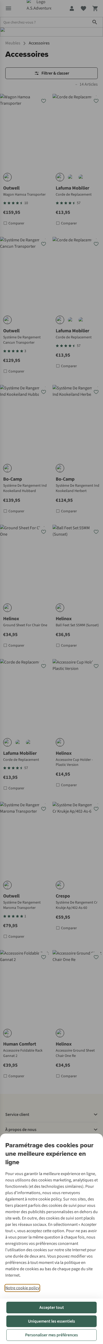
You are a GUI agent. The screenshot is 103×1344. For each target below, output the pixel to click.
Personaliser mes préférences (51, 1335)
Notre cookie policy (22, 1288)
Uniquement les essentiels (51, 1321)
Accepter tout (51, 1307)
